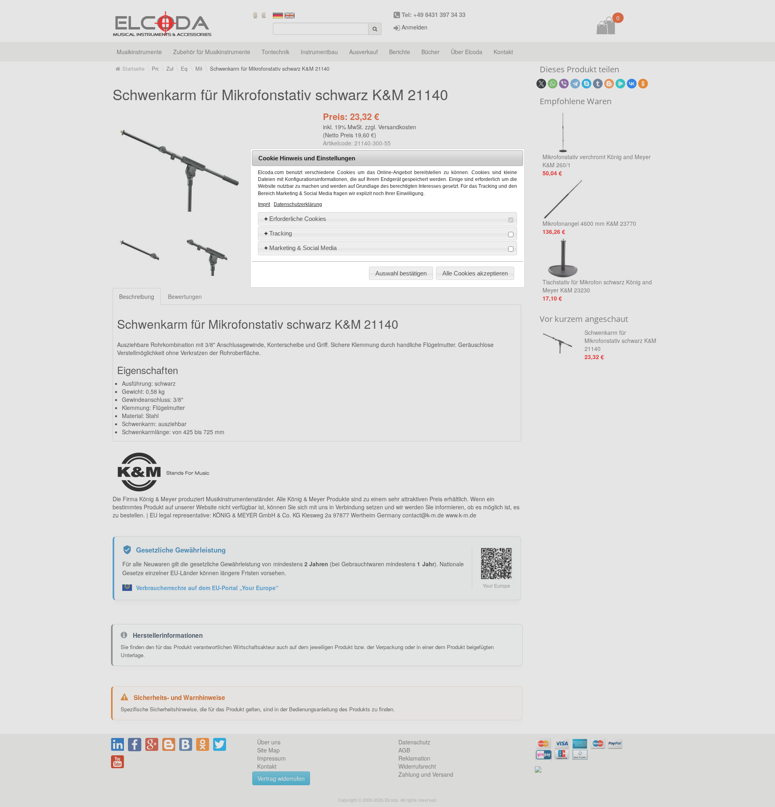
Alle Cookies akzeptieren (475, 273)
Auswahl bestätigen (401, 273)
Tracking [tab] (280, 233)
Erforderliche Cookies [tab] (297, 218)
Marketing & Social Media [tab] (303, 247)
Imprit (264, 204)
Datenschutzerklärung (298, 204)
